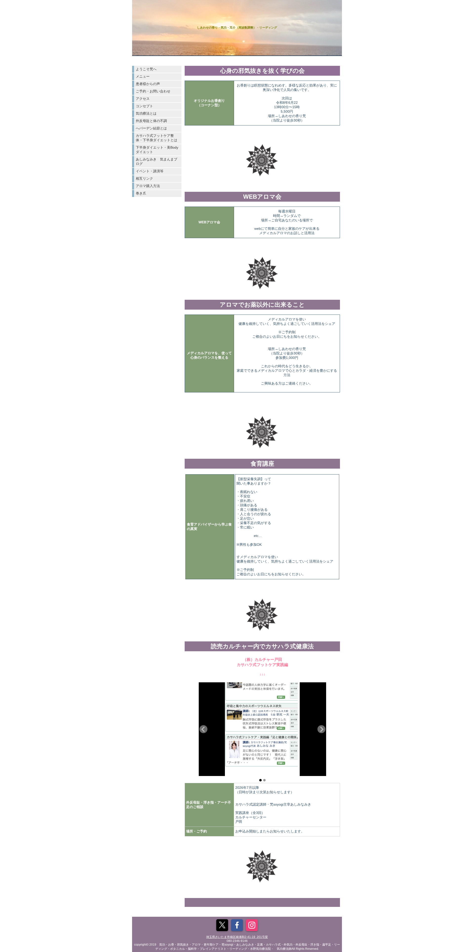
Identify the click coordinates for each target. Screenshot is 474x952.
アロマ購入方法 (148, 186)
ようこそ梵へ (146, 69)
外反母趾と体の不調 (151, 121)
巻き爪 (141, 193)
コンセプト (144, 106)
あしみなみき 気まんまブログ (156, 161)
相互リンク (144, 178)
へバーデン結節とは (151, 128)
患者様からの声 (148, 84)
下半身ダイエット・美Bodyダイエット (157, 149)
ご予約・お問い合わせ (153, 91)
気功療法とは (146, 113)
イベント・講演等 (149, 171)
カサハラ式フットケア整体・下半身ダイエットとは (156, 138)
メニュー (143, 76)
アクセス (143, 99)
